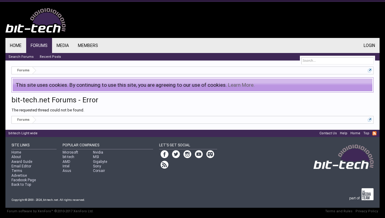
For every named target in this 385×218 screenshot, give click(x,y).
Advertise (19, 175)
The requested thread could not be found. (47, 110)
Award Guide (21, 162)
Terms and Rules (339, 211)
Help (343, 133)
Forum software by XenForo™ (50, 211)
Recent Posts (50, 57)
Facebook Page (23, 180)
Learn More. (241, 85)
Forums (39, 45)
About (16, 157)
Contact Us (328, 133)
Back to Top (21, 184)
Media (63, 45)
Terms (16, 171)
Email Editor (21, 166)
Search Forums (21, 57)
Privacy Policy (367, 211)
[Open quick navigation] (370, 70)
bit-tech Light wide (23, 133)
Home (16, 45)
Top (366, 133)
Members (88, 45)
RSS (374, 133)
